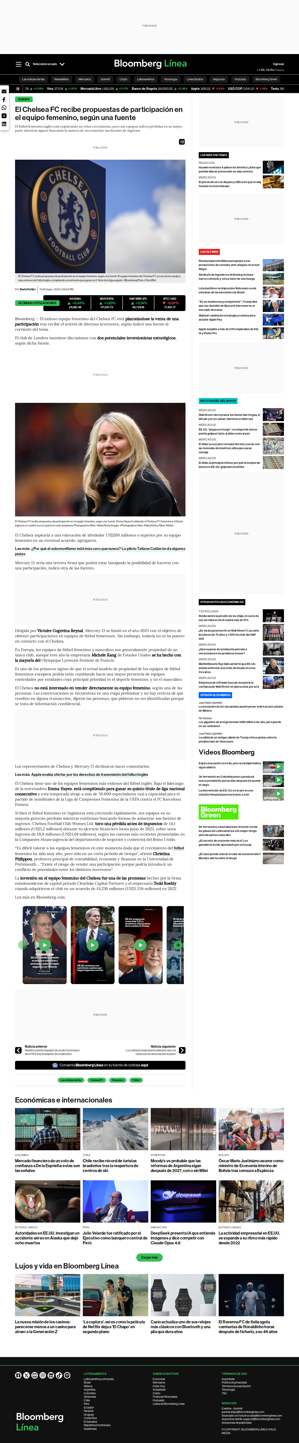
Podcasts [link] (240, 79)
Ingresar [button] (278, 64)
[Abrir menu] (18, 64)
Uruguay (89, 1414)
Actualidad (159, 1389)
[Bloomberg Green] (241, 812)
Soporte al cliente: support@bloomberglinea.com (251, 1419)
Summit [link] (105, 79)
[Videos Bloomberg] (241, 753)
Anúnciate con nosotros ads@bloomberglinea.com (252, 1415)
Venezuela (90, 1396)
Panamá (88, 1411)
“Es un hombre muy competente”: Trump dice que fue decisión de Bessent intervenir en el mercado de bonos (228, 306)
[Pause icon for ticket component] (17, 88)
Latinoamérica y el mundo (99, 1379)
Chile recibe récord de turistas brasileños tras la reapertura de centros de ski (110, 1165)
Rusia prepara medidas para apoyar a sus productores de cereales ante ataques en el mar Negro (229, 265)
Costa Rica (90, 1418)
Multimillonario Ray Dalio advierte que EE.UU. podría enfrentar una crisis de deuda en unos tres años (227, 668)
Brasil (87, 1382)
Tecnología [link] (170, 79)
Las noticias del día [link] (33, 79)
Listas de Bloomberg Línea (168, 1403)
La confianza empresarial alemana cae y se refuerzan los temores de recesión (151, 1052)
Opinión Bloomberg (215, 695)
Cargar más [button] (149, 1257)
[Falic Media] (259, 69)
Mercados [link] (85, 79)
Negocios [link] (219, 79)
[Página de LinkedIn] (51, 1375)
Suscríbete (228, 1379)
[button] (182, 142)
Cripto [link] (123, 79)
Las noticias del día (71, 1080)
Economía (159, 1379)
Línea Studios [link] (195, 79)
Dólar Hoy (159, 1386)
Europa (23, 99)
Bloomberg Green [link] (266, 79)
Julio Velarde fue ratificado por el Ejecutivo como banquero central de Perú (115, 1238)
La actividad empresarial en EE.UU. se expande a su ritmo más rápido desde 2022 (249, 1238)
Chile (87, 1400)
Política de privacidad (234, 1382)
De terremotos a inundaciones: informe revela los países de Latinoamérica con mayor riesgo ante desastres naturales (228, 831)
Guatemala (90, 1428)
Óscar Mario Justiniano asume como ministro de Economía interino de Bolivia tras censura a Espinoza (251, 1165)
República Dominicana (97, 1425)
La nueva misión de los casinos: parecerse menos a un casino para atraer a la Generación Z (45, 1326)
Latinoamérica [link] (145, 79)
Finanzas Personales (165, 1396)
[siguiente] (182, 1050)
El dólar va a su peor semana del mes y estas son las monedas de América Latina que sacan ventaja (229, 448)
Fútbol (136, 1080)
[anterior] (18, 1050)
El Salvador (90, 1421)
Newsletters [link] (61, 79)
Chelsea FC (97, 1080)
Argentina (89, 1389)
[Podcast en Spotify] (67, 1375)
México (88, 1386)
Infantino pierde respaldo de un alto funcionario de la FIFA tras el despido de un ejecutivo (52, 1052)
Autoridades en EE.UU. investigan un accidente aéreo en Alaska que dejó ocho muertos (47, 1238)
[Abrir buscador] (27, 64)
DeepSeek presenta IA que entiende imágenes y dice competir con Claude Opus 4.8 (183, 1238)
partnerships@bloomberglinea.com (243, 1412)
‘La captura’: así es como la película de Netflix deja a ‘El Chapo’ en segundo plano (114, 1326)
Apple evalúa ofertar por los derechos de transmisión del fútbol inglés (89, 774)
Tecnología (228, 1389)
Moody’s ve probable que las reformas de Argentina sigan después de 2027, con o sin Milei (179, 1165)
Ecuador (89, 1407)
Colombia (90, 1393)
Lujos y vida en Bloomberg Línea (67, 1266)
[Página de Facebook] (18, 1375)
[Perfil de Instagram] (42, 1375)
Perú (86, 1403)
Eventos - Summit (232, 1408)
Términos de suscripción (236, 1386)
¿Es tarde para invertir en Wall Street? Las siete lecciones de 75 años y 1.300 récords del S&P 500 (229, 635)
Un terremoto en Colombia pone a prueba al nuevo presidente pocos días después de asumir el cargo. (230, 781)
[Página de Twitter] (26, 1375)
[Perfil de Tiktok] (59, 1375)
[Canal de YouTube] (34, 1375)
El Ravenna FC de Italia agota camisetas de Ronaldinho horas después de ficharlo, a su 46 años (248, 1326)
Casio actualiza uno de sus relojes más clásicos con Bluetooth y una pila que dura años (181, 1326)
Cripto (156, 1393)
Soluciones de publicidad (237, 1422)
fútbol (178, 848)
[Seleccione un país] (62, 64)
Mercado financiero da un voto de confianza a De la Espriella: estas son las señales (47, 1165)
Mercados (159, 1382)
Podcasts (158, 1400)
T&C (224, 1393)
